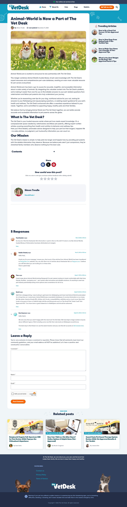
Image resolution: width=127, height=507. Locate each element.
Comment (14, 349)
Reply (17, 246)
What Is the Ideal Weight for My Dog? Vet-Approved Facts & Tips (108, 59)
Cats (66, 7)
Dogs (76, 7)
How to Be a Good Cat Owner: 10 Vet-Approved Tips (109, 32)
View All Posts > (29, 195)
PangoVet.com (25, 261)
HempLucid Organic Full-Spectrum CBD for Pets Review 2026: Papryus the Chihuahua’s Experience (25, 439)
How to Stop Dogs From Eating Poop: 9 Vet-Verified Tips (108, 41)
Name (13, 374)
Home (44, 7)
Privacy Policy (41, 475)
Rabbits (86, 7)
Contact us (40, 471)
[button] (43, 164)
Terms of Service (42, 479)
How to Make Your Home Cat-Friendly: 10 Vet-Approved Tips (108, 50)
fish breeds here (79, 326)
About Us (55, 7)
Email (13, 383)
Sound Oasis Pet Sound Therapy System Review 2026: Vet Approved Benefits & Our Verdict (101, 439)
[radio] (41, 179)
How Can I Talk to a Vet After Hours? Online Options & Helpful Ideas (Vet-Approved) (61, 439)
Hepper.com (76, 261)
